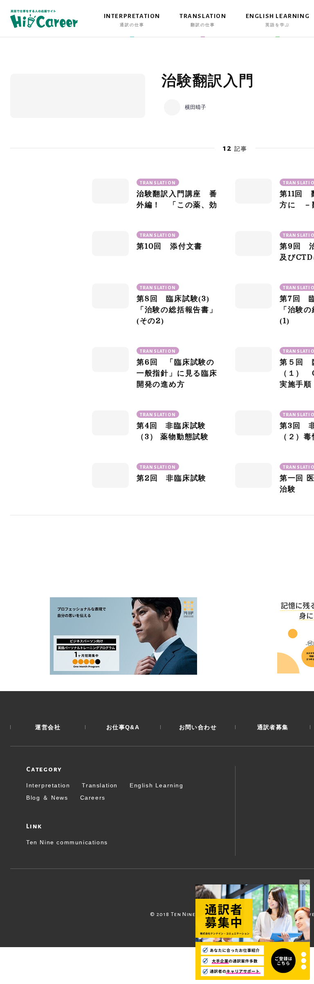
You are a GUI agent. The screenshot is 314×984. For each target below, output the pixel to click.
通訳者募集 (273, 727)
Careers (92, 797)
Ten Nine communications (67, 842)
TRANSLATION (203, 20)
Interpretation (48, 785)
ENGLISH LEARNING (278, 20)
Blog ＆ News (47, 797)
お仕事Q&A (122, 727)
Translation (100, 785)
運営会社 (48, 727)
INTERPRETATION (132, 20)
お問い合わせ (198, 727)
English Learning (157, 785)
